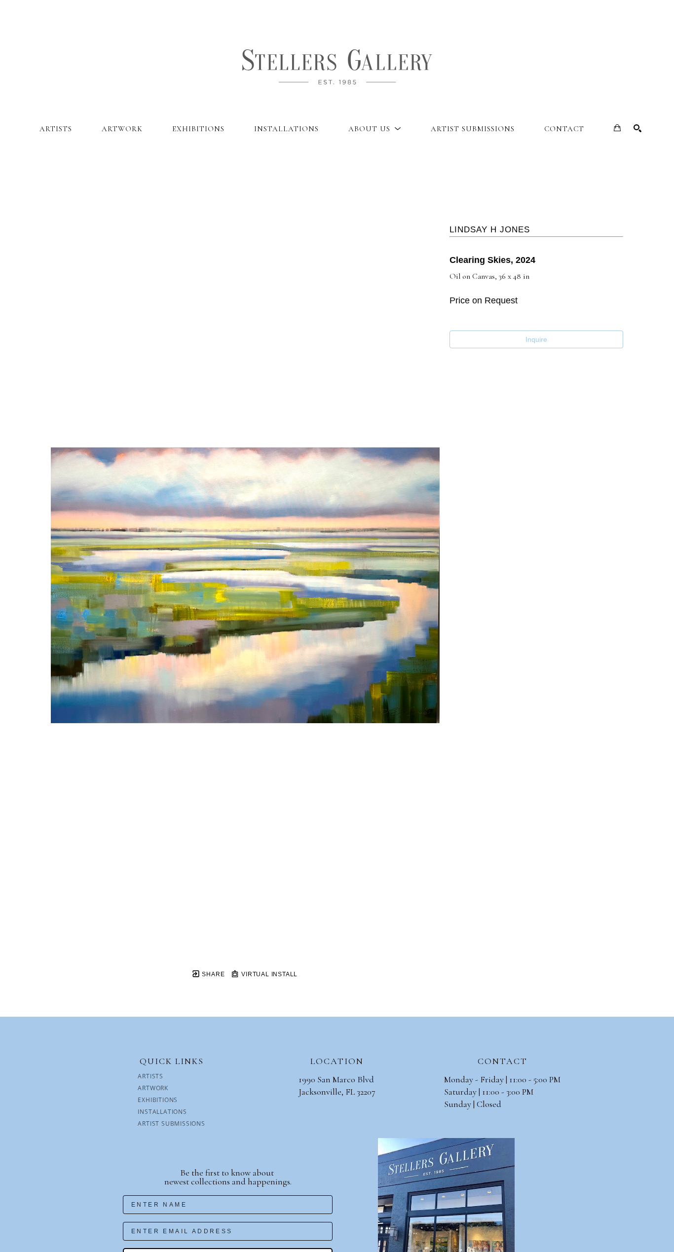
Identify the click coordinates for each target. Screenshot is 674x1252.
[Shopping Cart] (617, 128)
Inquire (536, 339)
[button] (374, 128)
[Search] (637, 128)
